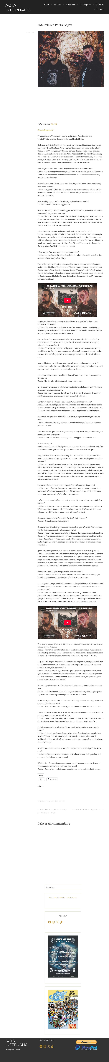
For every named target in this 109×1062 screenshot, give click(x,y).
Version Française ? (45, 130)
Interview (61, 801)
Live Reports (85, 4)
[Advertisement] (71, 105)
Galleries (100, 4)
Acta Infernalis (17, 7)
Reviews (57, 4)
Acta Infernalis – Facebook (63, 898)
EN (55, 124)
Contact (100, 9)
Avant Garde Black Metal (50, 801)
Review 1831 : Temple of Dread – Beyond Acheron (86, 810)
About (46, 4)
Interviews (70, 4)
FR (52, 124)
